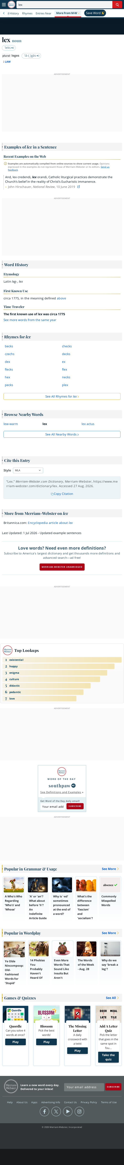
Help (10, 1102)
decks (66, 354)
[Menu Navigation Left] (4, 13)
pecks (9, 385)
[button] (68, 13)
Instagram (79, 1111)
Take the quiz (108, 1057)
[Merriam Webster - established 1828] (11, 4)
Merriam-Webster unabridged (62, 567)
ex (63, 362)
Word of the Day (61, 779)
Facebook (44, 1111)
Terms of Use (109, 1102)
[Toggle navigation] (4, 4)
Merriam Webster (11, 1086)
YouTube (67, 1111)
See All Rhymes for (61, 396)
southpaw (60, 785)
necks (66, 377)
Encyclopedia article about (50, 523)
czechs (9, 354)
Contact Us (71, 1102)
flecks (9, 369)
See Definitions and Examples (60, 792)
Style (7, 470)
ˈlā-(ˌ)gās (30, 55)
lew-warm (11, 424)
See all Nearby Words (61, 434)
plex (65, 385)
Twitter (56, 1111)
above (61, 298)
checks (67, 346)
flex (64, 369)
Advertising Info (51, 1102)
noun (16, 40)
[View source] (79, 187)
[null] (73, 785)
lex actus (88, 424)
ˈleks (7, 48)
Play (15, 1042)
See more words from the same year (30, 320)
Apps (34, 1102)
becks (9, 346)
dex (7, 362)
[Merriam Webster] (61, 771)
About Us (22, 1102)
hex (7, 377)
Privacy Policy (89, 1102)
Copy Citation (63, 494)
